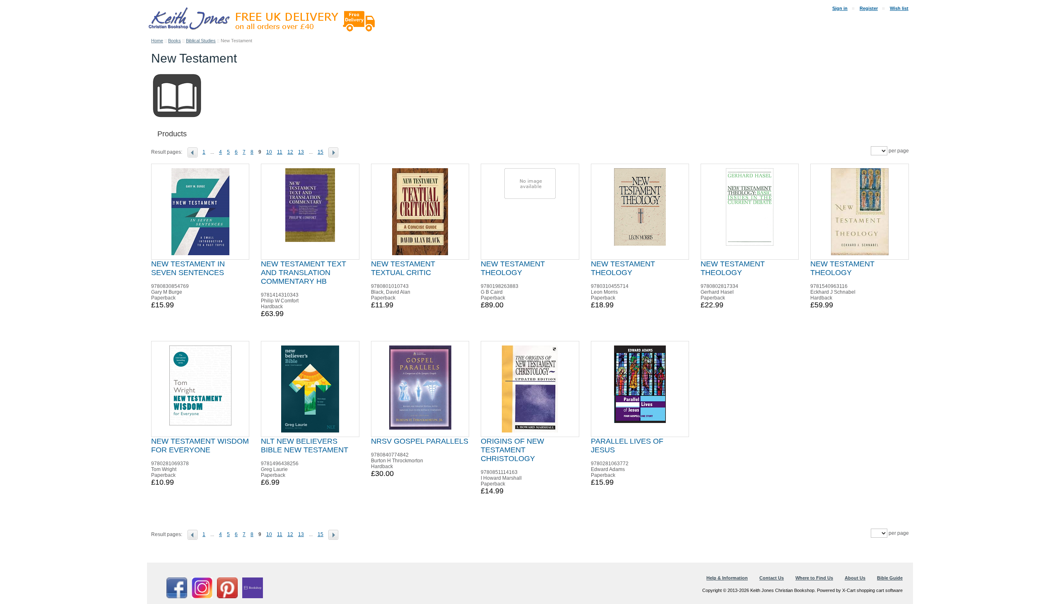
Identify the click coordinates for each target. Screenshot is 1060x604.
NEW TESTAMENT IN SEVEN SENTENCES (188, 268)
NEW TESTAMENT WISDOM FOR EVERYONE (200, 445)
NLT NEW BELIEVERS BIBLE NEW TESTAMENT (304, 445)
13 (301, 152)
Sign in (840, 8)
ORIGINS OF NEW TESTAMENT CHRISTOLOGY (512, 450)
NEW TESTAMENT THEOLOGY (513, 268)
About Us (855, 577)
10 (269, 152)
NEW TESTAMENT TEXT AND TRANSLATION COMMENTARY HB (303, 272)
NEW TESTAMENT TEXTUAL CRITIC (403, 268)
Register (869, 8)
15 (320, 152)
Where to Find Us (814, 577)
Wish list (899, 8)
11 (279, 152)
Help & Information (727, 577)
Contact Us (771, 577)
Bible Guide (890, 577)
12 (290, 152)
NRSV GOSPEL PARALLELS (419, 441)
